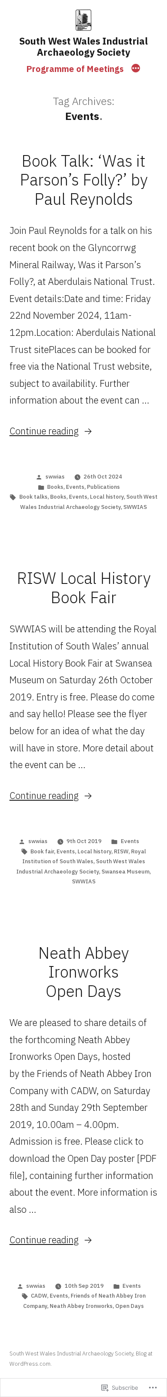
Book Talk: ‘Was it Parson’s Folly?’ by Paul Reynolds (84, 179)
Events (75, 487)
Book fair (42, 851)
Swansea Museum (125, 871)
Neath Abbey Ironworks (81, 1306)
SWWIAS (135, 507)
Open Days (129, 1306)
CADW (39, 1295)
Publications (103, 487)
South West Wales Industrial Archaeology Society (83, 46)
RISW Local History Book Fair (84, 587)
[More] (136, 69)
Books (55, 487)
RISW (121, 851)
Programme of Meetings (75, 68)
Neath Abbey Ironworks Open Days (83, 971)
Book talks (33, 496)
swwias (55, 476)
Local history (107, 496)
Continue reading (44, 431)
